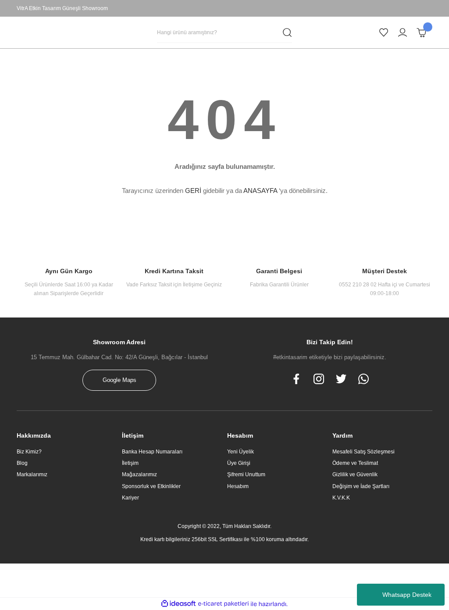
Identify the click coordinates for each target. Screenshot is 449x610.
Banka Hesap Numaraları (152, 452)
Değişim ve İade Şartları (360, 486)
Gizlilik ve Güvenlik (355, 474)
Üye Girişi (238, 463)
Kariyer (130, 498)
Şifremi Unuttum (246, 474)
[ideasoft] (178, 604)
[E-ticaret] (223, 604)
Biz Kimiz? (29, 452)
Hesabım (238, 486)
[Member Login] (402, 32)
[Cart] (421, 32)
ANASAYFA (260, 190)
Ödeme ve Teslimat (355, 463)
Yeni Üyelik (240, 452)
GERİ (193, 190)
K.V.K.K (341, 498)
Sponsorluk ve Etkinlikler (151, 486)
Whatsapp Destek (406, 594)
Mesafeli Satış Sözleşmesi (363, 452)
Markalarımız (32, 474)
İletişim (130, 463)
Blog (22, 463)
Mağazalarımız (139, 474)
